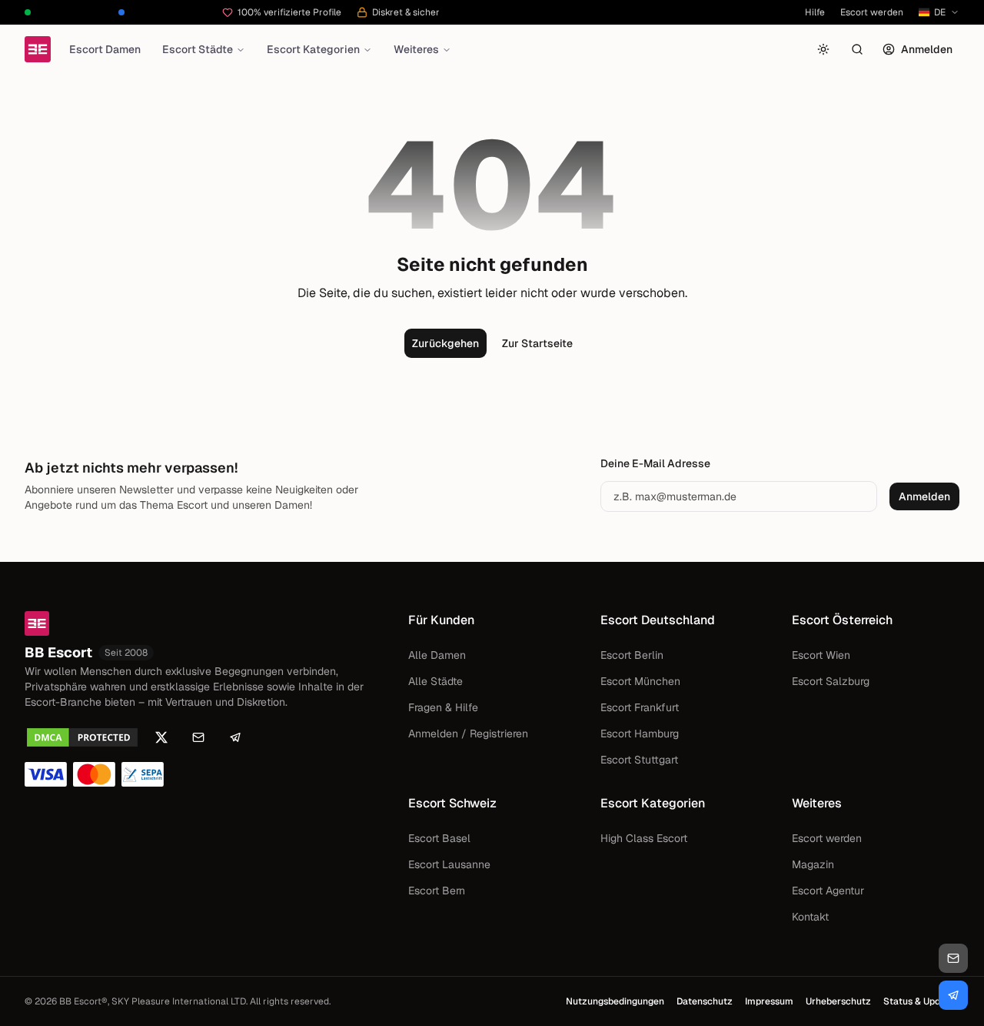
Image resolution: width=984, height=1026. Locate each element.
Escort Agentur (828, 890)
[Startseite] (38, 49)
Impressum (769, 1001)
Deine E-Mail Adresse (655, 463)
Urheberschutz (838, 1001)
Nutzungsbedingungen (615, 1001)
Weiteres (416, 49)
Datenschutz (704, 1001)
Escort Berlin (631, 655)
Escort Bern (436, 890)
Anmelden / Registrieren (468, 733)
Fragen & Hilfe (443, 707)
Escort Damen (105, 49)
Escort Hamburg (639, 733)
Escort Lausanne (449, 864)
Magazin (813, 864)
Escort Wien (821, 655)
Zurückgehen (445, 343)
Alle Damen (437, 655)
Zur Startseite (537, 343)
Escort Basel (439, 838)
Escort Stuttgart (639, 760)
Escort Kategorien (313, 49)
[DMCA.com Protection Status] (82, 737)
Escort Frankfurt (639, 707)
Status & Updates (921, 1001)
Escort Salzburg (830, 681)
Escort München (640, 681)
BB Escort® (83, 1001)
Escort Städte (197, 49)
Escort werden (871, 12)
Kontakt (810, 917)
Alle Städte (435, 681)
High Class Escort (643, 838)
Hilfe (815, 12)
